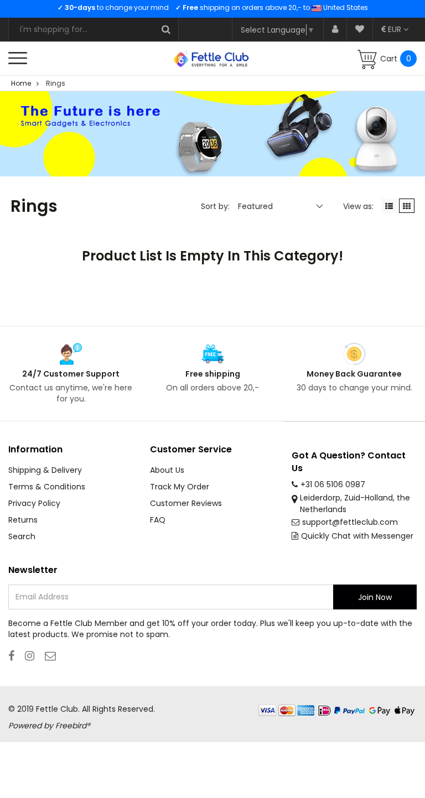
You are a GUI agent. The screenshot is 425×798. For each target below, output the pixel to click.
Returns (23, 519)
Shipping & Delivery (45, 470)
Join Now (375, 597)
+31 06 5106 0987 (332, 484)
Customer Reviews (186, 503)
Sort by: (215, 206)
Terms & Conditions (46, 486)
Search (21, 536)
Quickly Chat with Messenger (357, 536)
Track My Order (179, 486)
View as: (358, 206)
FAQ (157, 519)
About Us (167, 470)
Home (21, 83)
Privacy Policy (34, 503)
